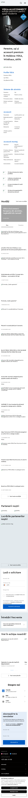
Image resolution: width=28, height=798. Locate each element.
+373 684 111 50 (6, 759)
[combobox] (6, 585)
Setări (14, 795)
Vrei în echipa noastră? (13, 634)
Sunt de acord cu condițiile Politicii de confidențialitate (15, 595)
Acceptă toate (14, 787)
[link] (14, 25)
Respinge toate (14, 791)
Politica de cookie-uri (12, 784)
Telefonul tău (6, 582)
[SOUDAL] (4, 510)
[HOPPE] (16, 510)
